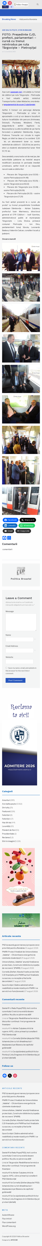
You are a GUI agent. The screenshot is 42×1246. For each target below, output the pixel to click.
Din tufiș (5, 808)
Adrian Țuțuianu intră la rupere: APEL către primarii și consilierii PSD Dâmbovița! (19, 1031)
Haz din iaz (6, 822)
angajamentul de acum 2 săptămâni (19, 104)
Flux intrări (7, 1219)
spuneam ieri (16, 92)
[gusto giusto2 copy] (18, 877)
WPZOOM (14, 1240)
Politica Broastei (21, 578)
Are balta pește (9, 30)
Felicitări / (6, 819)
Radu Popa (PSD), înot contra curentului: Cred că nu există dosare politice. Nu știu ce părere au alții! (19, 1011)
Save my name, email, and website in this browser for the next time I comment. (21, 671)
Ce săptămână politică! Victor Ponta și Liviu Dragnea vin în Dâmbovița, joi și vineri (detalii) (21, 1054)
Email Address (12, 646)
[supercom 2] (21, 920)
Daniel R (5, 1008)
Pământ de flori (9, 830)
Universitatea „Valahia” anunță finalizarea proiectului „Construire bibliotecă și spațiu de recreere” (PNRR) (20, 965)
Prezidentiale (8, 834)
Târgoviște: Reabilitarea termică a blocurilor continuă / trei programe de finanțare (20, 1021)
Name (8, 635)
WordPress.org (9, 1226)
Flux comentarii (9, 1222)
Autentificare (8, 1215)
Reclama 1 (6, 837)
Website (9, 657)
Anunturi (6, 800)
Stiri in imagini (25, 30)
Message (10, 611)
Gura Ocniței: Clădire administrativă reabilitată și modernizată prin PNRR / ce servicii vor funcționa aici (20, 988)
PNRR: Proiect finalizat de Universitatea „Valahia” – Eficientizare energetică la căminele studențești (20, 955)
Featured (6, 811)
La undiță (6, 826)
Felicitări (6, 815)
